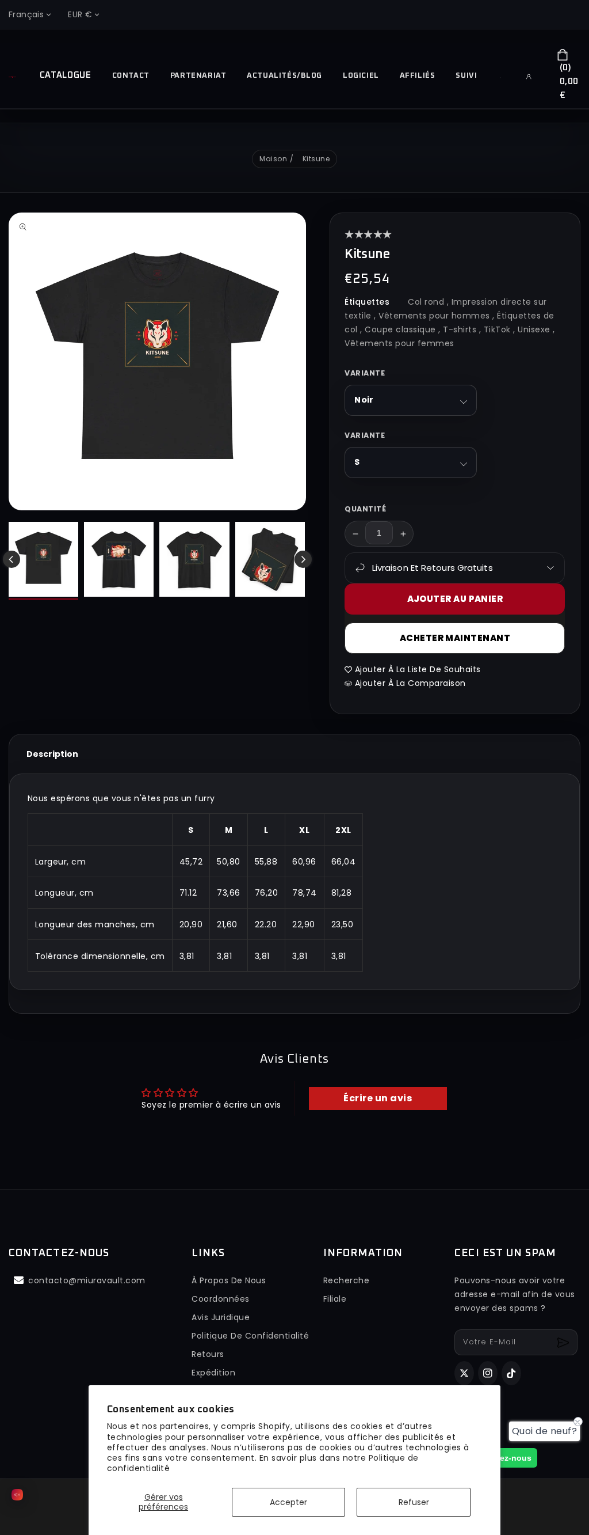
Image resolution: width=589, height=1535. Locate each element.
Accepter (288, 1502)
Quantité (365, 509)
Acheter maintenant (455, 638)
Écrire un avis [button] (377, 1098)
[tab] (52, 754)
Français (26, 14)
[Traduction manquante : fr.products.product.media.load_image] (43, 561)
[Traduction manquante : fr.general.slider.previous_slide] (11, 559)
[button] (505, 78)
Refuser (414, 1502)
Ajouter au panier (455, 599)
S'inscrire (564, 1342)
